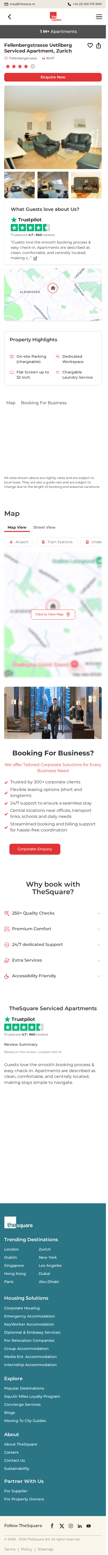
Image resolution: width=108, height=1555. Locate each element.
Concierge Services (22, 1404)
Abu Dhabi (49, 1281)
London (11, 1249)
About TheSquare (20, 1444)
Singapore (14, 1265)
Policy (26, 1549)
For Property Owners (24, 1499)
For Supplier (16, 1491)
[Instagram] (70, 1525)
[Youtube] (88, 1525)
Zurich (45, 1249)
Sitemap (45, 1549)
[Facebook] (52, 1526)
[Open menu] (99, 16)
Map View (17, 527)
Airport (22, 542)
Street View (44, 527)
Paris (8, 1281)
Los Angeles (50, 1265)
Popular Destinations (24, 1388)
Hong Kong (15, 1273)
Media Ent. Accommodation (30, 1356)
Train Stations (60, 542)
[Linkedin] (79, 1525)
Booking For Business (44, 402)
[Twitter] (61, 1525)
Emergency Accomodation (29, 1316)
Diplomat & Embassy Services (32, 1332)
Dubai (44, 1273)
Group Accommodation (26, 1348)
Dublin (10, 1257)
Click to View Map (49, 614)
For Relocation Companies (29, 1340)
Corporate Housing (22, 1308)
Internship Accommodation (30, 1364)
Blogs (9, 1412)
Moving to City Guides (25, 1420)
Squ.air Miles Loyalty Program (32, 1396)
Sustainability (16, 1468)
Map (10, 402)
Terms (9, 1549)
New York (48, 1257)
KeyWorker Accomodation (29, 1324)
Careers (11, 1452)
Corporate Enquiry (35, 849)
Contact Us (14, 1460)
